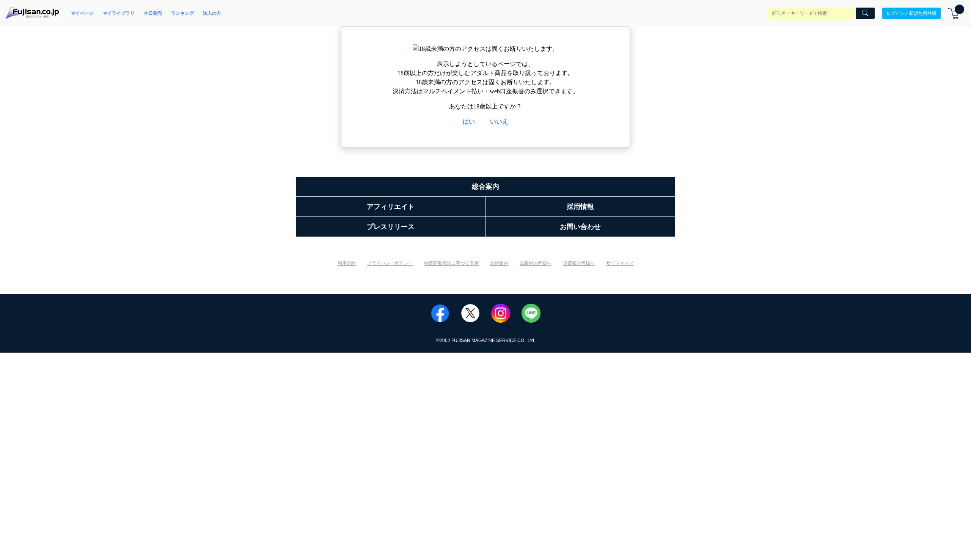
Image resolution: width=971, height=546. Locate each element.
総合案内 (485, 186)
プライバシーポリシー (390, 263)
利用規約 (347, 263)
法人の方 (212, 13)
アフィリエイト (391, 206)
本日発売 (153, 13)
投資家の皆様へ (579, 263)
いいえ (499, 121)
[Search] (865, 13)
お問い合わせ (580, 227)
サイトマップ (619, 263)
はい (469, 121)
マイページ (82, 13)
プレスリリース (391, 227)
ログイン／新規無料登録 (911, 13)
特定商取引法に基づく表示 (451, 263)
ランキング (182, 13)
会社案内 (499, 263)
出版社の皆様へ (535, 263)
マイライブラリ (119, 13)
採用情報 (580, 206)
